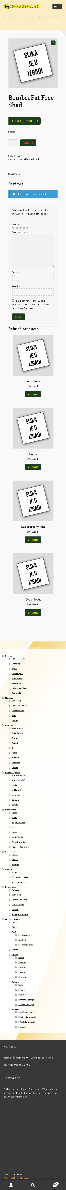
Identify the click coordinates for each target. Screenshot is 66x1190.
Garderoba (10, 851)
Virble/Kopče (17, 837)
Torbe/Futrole (18, 775)
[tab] (33, 174)
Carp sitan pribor (19, 842)
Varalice (8, 869)
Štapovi (8, 656)
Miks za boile (17, 728)
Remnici (22, 994)
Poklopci (22, 972)
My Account (11, 1185)
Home (5, 17)
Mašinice (9, 698)
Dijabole (22, 1027)
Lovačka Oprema (12, 919)
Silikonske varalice (20, 877)
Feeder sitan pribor (20, 847)
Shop (12, 17)
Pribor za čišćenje (26, 999)
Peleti (14, 752)
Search (33, 1185)
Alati (14, 827)
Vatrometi (16, 894)
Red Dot (22, 967)
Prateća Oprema (12, 772)
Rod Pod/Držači (18, 780)
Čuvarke (15, 800)
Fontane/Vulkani (19, 899)
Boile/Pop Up (18, 733)
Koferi (21, 985)
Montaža (22, 977)
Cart (50, 1182)
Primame (9, 725)
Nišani (21, 957)
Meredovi (16, 795)
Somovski (16, 693)
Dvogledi (22, 962)
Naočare (15, 864)
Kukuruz (15, 757)
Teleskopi (16, 683)
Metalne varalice (19, 882)
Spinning (16, 663)
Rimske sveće (18, 904)
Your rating (18, 224)
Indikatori (16, 790)
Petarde (15, 890)
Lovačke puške (25, 935)
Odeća (15, 854)
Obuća (15, 859)
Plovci (14, 817)
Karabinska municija (27, 1017)
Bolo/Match (17, 678)
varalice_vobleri (26, 17)
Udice (14, 812)
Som (14, 715)
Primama (16, 762)
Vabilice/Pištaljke (26, 1004)
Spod (14, 668)
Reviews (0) (14, 174)
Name (15, 272)
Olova (14, 832)
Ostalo (15, 720)
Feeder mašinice (19, 705)
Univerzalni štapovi (20, 688)
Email (16, 286)
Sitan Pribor (10, 809)
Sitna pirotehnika (20, 914)
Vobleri (15, 872)
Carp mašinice (18, 710)
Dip (13, 748)
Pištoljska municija (26, 1022)
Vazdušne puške (25, 944)
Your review (20, 232)
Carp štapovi (17, 673)
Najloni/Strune (18, 822)
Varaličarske (17, 700)
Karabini (22, 940)
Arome (15, 738)
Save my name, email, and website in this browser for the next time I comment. (30, 304)
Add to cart (28, 142)
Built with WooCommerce (17, 1178)
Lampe (21, 990)
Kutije (14, 785)
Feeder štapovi (18, 658)
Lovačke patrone (26, 1012)
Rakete (15, 909)
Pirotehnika (10, 887)
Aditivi (15, 743)
